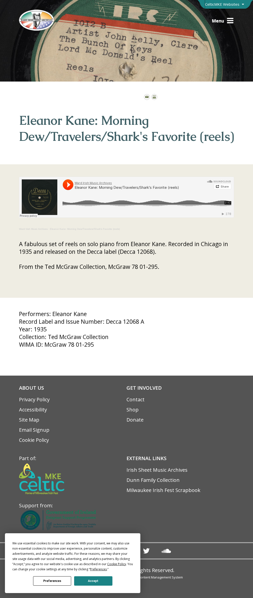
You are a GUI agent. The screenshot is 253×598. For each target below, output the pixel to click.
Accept (93, 581)
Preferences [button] (98, 569)
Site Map (29, 419)
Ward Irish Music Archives (33, 229)
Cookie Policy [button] (116, 564)
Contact (135, 399)
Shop (132, 409)
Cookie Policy (34, 440)
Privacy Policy (34, 399)
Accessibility (33, 409)
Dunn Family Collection (153, 480)
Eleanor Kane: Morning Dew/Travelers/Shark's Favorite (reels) (85, 229)
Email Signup (34, 430)
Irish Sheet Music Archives (157, 470)
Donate (135, 419)
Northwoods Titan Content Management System (147, 577)
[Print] (154, 97)
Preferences (52, 581)
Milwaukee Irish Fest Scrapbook (163, 490)
